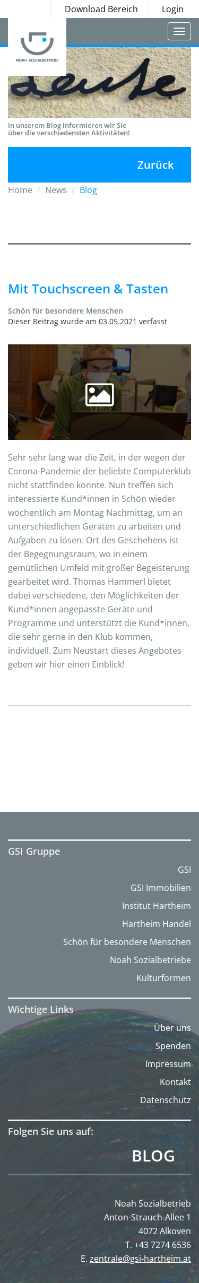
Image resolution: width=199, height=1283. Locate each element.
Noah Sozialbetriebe (150, 960)
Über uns (172, 1028)
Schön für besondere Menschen (127, 942)
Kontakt (175, 1082)
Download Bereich (101, 9)
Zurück (155, 165)
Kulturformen (163, 978)
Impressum (168, 1064)
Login (173, 9)
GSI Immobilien (161, 888)
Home (20, 190)
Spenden (173, 1046)
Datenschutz (165, 1100)
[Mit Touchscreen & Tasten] (99, 392)
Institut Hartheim (156, 906)
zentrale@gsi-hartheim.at (140, 1258)
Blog (153, 1155)
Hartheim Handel (156, 924)
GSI (184, 869)
